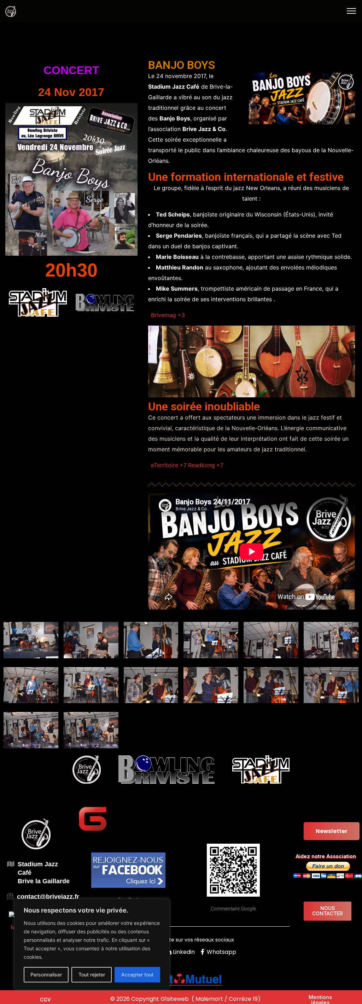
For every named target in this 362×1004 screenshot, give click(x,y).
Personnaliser (46, 975)
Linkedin (183, 952)
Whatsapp (220, 952)
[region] (92, 944)
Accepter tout (137, 975)
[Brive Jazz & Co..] (10, 10)
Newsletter (332, 831)
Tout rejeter (91, 975)
